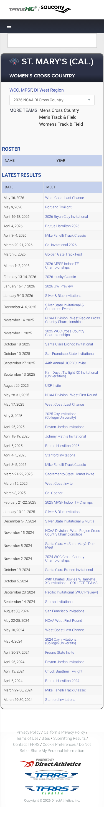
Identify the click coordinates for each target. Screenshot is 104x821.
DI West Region (49, 90)
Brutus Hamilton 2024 (62, 681)
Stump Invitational (59, 602)
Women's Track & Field (61, 124)
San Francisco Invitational (65, 611)
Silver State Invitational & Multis (69, 521)
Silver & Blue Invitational (63, 296)
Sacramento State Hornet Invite (69, 474)
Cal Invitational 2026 (61, 245)
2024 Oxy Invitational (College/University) (61, 641)
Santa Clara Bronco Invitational (69, 344)
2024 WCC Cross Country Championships (64, 558)
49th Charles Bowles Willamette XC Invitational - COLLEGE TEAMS (71, 581)
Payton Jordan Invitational (65, 427)
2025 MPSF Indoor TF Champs (69, 502)
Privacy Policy (28, 732)
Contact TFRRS (26, 744)
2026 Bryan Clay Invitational (66, 216)
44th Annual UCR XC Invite (65, 363)
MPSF (26, 90)
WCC (14, 90)
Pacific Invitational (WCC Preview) (71, 592)
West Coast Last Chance (64, 198)
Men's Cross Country (59, 110)
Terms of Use (27, 738)
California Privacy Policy (64, 732)
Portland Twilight (58, 207)
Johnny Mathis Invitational (65, 436)
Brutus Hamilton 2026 (62, 226)
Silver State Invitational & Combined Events (64, 307)
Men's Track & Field (58, 117)
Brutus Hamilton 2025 (62, 446)
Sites (46, 738)
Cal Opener (53, 493)
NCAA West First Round (63, 620)
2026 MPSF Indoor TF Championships (62, 265)
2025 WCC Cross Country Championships (64, 333)
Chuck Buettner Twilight (63, 671)
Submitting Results (69, 738)
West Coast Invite (59, 483)
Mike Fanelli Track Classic (65, 235)
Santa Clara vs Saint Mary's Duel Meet (70, 545)
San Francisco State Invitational (70, 354)
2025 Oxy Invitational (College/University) (61, 416)
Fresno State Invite (59, 652)
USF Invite (53, 385)
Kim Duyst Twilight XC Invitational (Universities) (71, 374)
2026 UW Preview (59, 286)
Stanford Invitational (60, 455)
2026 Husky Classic (60, 277)
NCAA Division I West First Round (71, 395)
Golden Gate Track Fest (63, 254)
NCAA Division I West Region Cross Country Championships (72, 320)
